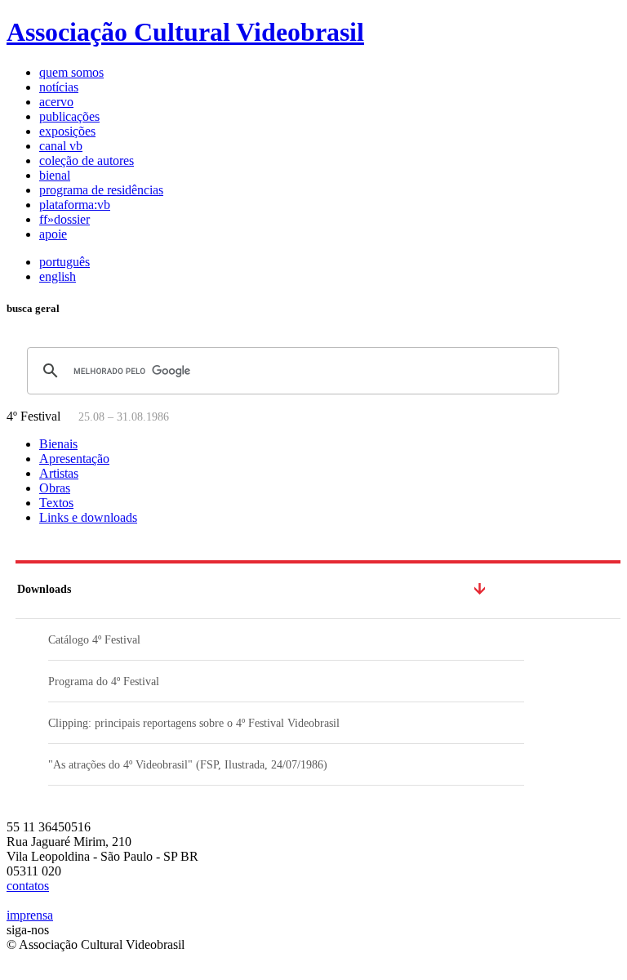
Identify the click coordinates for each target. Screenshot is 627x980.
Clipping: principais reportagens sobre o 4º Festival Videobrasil (194, 723)
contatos (28, 886)
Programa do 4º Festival (103, 681)
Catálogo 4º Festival (94, 640)
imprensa (30, 915)
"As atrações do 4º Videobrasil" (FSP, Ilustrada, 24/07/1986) (187, 765)
